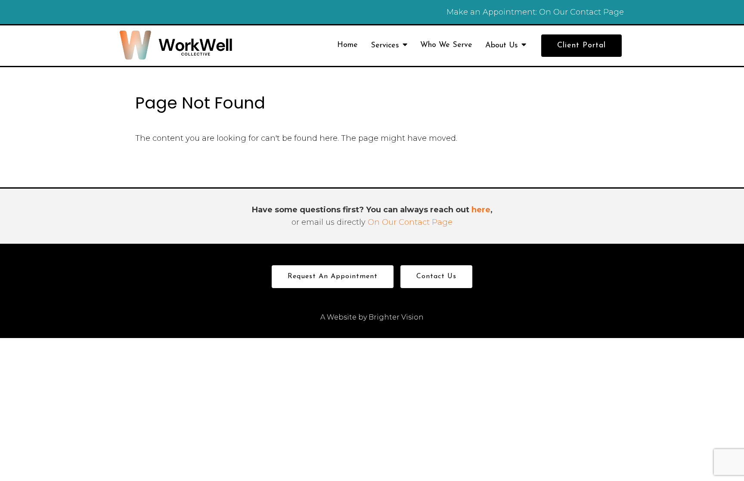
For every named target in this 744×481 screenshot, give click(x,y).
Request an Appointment (333, 276)
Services (385, 46)
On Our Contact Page (581, 12)
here (480, 209)
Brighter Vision (396, 317)
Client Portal (581, 46)
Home (347, 45)
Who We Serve (446, 45)
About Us (501, 46)
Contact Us (436, 276)
